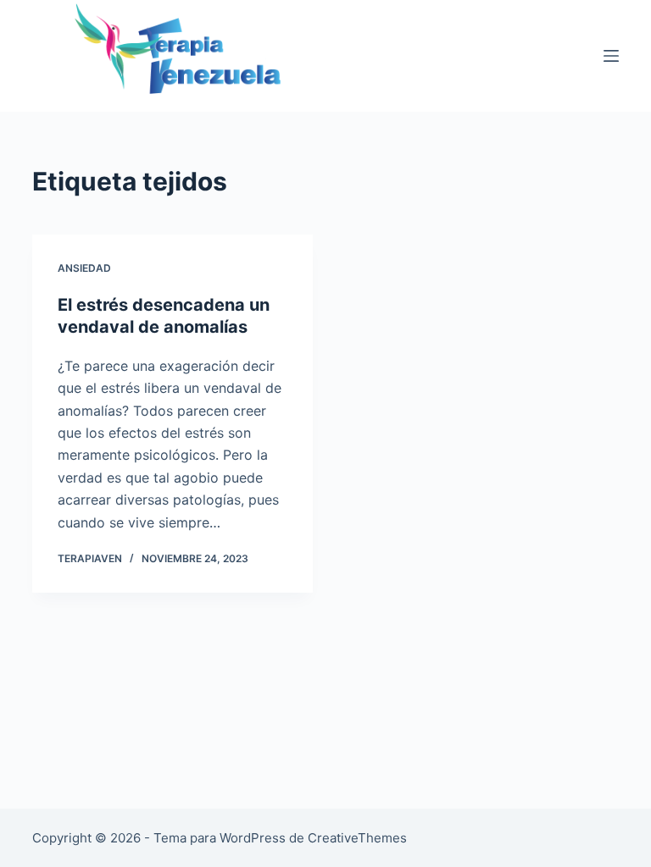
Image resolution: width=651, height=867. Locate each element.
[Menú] (611, 56)
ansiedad (84, 268)
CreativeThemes (357, 838)
